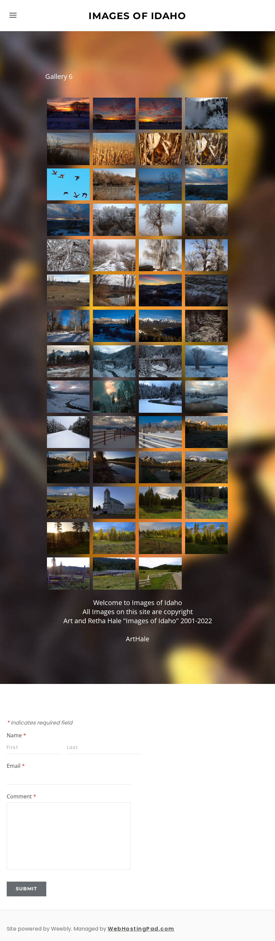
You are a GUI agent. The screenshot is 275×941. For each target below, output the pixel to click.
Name (16, 735)
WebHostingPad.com (141, 929)
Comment (21, 796)
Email (16, 766)
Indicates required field (39, 723)
